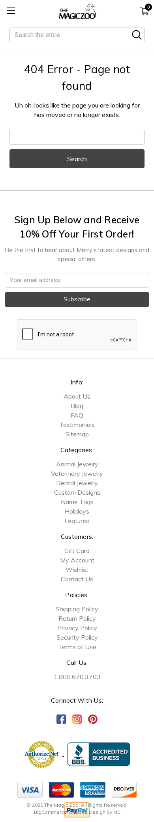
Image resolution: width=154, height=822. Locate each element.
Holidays (77, 511)
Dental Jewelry (77, 483)
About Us (77, 396)
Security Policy (77, 637)
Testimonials (77, 425)
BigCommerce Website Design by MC (77, 812)
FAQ (77, 415)
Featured (77, 521)
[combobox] (77, 35)
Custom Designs (77, 492)
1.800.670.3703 (77, 677)
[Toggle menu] (11, 11)
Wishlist (77, 569)
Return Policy (77, 618)
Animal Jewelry (77, 464)
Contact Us (77, 579)
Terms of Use (77, 647)
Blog (77, 406)
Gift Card (77, 551)
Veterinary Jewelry (77, 473)
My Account (77, 560)
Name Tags (77, 502)
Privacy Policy (77, 628)
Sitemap (77, 434)
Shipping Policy (77, 609)
